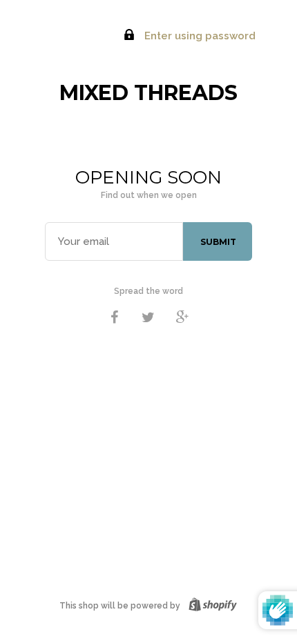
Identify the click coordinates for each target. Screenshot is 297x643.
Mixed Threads (148, 93)
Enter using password (199, 36)
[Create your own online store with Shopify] (210, 606)
